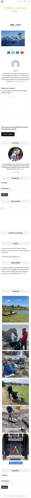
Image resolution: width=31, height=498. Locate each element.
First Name (4, 182)
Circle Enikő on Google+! (19, 81)
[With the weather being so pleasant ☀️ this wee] (15, 309)
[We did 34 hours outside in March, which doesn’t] (15, 419)
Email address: (5, 188)
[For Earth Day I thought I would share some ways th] (15, 364)
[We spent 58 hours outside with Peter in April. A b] (15, 336)
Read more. (21, 169)
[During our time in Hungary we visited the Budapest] (15, 447)
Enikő (11, 49)
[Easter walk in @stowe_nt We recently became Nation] (15, 392)
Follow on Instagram (16, 463)
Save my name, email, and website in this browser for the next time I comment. (14, 128)
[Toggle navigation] (2, 1)
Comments (19, 49)
